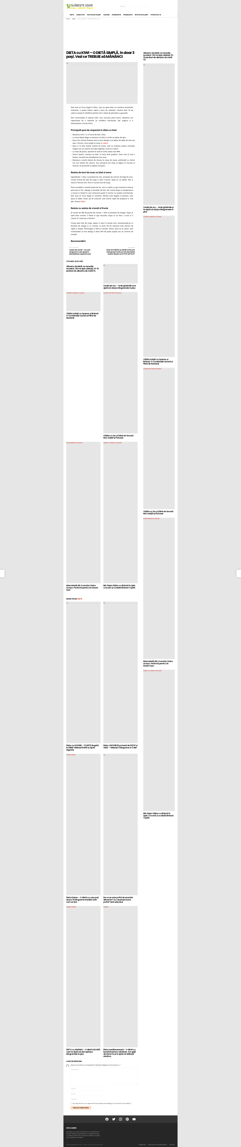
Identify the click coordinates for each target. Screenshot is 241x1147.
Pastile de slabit (94, 15)
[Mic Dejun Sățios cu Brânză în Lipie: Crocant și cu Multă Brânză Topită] (120, 512)
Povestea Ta (156, 15)
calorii (105, 143)
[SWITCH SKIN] (174, 6)
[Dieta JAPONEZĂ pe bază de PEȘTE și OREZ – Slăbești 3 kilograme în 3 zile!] (120, 672)
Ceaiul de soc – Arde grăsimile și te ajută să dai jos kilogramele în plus (119, 286)
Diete (72, 15)
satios (82, 201)
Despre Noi (142, 1144)
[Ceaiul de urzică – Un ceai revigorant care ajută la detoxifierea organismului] (2, 573)
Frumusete (116, 15)
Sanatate (80, 15)
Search (146, 6)
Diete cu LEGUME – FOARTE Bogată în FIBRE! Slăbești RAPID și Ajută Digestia (82, 747)
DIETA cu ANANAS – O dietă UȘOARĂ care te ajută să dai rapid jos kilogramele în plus (83, 1051)
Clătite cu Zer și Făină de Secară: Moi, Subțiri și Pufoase (118, 436)
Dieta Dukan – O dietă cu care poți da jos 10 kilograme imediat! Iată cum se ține (82, 899)
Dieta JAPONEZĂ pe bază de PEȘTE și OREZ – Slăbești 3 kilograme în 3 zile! (120, 746)
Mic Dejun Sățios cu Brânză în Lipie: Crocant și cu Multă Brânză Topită (119, 586)
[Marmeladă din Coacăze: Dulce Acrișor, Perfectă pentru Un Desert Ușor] (83, 512)
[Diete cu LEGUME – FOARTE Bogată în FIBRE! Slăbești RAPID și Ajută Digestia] (83, 672)
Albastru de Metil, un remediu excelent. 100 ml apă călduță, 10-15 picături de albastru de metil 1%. (82, 268)
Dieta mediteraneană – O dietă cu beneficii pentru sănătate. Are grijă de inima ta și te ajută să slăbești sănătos (119, 1053)
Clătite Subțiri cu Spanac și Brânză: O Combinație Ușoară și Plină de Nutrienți (82, 315)
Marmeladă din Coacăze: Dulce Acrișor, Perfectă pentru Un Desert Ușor (82, 587)
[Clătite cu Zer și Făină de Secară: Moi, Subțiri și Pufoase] (120, 362)
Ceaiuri (106, 15)
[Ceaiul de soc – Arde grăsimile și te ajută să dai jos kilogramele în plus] (120, 273)
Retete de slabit (141, 15)
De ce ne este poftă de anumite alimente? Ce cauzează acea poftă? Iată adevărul (118, 899)
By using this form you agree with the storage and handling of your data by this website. (102, 1103)
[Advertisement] (120, 34)
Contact (172, 1144)
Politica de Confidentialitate (157, 1144)
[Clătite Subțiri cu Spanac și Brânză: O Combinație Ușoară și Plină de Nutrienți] (83, 301)
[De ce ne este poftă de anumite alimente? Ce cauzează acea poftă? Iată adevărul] (120, 824)
